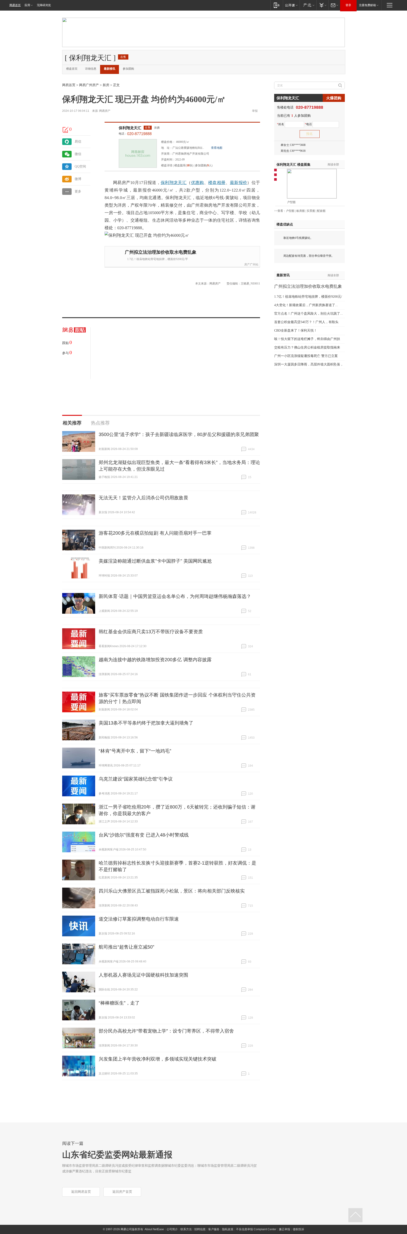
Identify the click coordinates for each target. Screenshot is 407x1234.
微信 (78, 154)
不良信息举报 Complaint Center (256, 1229)
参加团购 (128, 68)
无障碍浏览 (44, 5)
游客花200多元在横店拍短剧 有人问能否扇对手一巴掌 (155, 533)
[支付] (322, 5)
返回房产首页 (122, 1192)
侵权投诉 (298, 1229)
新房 (106, 85)
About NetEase (154, 1229)
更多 (78, 191)
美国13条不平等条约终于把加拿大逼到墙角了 (146, 722)
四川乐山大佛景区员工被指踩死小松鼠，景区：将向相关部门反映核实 (172, 890)
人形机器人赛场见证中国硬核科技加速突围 (143, 975)
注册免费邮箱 (367, 5)
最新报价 (238, 182)
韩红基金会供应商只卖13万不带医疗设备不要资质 (151, 631)
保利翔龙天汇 (130, 128)
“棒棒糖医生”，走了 (119, 1003)
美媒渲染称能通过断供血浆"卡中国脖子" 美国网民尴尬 (155, 561)
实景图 (311, 210)
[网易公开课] (291, 5)
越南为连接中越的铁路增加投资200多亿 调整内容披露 (155, 659)
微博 (78, 179)
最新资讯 (283, 275)
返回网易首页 (81, 1192)
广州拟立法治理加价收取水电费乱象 (160, 252)
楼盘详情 (166, 165)
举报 (255, 110)
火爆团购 (333, 98)
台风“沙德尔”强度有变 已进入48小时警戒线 (144, 834)
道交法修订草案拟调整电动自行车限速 (139, 918)
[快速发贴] (65, 129)
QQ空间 (80, 166)
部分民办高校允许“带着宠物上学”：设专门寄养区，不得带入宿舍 (166, 1031)
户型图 (291, 202)
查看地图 (216, 147)
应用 (27, 5)
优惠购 (197, 182)
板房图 (300, 210)
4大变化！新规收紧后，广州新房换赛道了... (306, 305)
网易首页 (15, 5)
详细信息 (90, 68)
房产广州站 (251, 264)
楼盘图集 (293, 164)
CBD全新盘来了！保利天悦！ (295, 330)
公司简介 (172, 1229)
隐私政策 (227, 1229)
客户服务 (214, 1229)
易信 (78, 141)
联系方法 (186, 1229)
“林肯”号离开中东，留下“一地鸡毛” (135, 750)
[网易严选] (308, 5)
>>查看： (280, 210)
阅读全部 (333, 164)
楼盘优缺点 (285, 224)
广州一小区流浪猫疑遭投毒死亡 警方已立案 (306, 356)
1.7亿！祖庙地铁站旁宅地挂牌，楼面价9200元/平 (157, 259)
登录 (348, 5)
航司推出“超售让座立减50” (126, 947)
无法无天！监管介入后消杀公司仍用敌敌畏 (143, 497)
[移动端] (276, 5)
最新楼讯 (109, 68)
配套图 (321, 210)
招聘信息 (200, 1229)
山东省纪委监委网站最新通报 (117, 1154)
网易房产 (104, 110)
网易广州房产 (89, 85)
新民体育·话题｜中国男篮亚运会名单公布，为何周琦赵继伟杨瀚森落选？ (175, 596)
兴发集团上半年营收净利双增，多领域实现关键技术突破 (157, 1059)
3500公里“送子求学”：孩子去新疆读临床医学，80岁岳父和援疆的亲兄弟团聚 (179, 434)
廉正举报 (284, 1229)
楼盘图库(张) (183, 165)
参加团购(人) (203, 165)
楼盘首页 (71, 68)
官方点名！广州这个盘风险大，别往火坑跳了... (308, 313)
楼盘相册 (216, 182)
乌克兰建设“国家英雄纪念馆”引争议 (136, 778)
